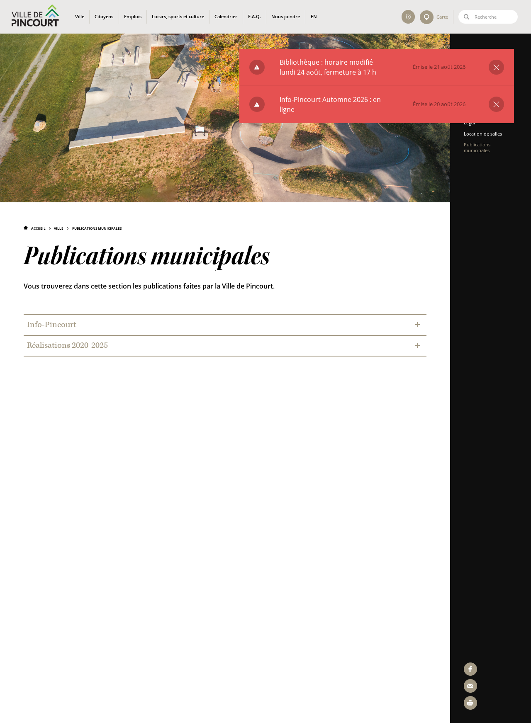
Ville (58, 228)
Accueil (38, 228)
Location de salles (483, 134)
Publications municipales (96, 228)
